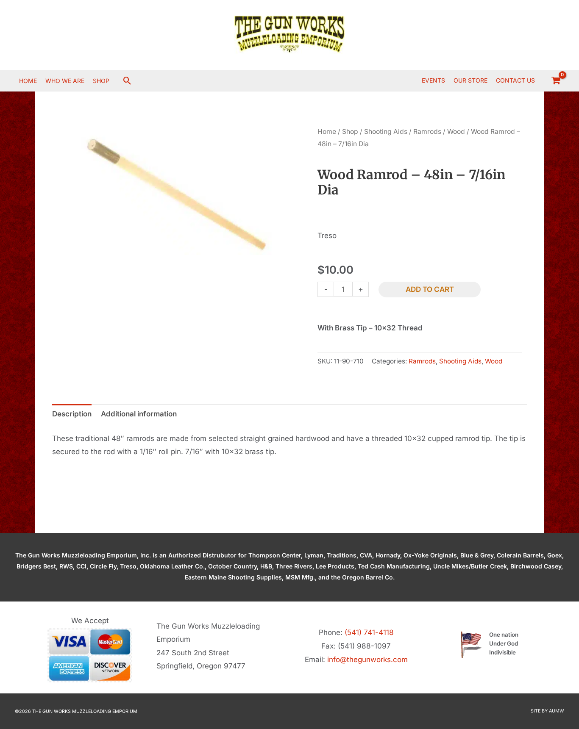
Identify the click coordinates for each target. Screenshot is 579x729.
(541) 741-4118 (369, 632)
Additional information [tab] (139, 414)
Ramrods (427, 132)
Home (326, 132)
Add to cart (430, 289)
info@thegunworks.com (367, 659)
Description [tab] (72, 414)
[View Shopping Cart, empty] (556, 80)
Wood (456, 132)
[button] (127, 80)
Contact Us (515, 80)
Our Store (470, 80)
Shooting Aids (385, 132)
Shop (350, 132)
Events (433, 80)
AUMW (556, 711)
